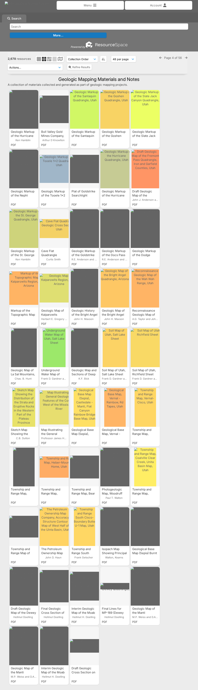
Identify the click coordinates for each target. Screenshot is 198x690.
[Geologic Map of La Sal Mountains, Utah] (23, 347)
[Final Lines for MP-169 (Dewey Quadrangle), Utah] (114, 586)
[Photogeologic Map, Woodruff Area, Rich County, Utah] (114, 467)
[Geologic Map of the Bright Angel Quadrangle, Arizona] (114, 288)
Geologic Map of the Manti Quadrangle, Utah (144, 613)
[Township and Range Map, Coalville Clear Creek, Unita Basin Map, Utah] (145, 467)
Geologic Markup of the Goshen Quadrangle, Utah (114, 136)
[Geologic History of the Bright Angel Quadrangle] (84, 288)
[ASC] (103, 59)
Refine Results (81, 67)
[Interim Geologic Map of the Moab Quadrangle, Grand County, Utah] (54, 646)
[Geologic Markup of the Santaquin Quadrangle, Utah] (84, 109)
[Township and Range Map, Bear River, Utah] (84, 467)
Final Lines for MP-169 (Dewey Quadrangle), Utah (114, 613)
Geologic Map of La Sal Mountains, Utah (23, 374)
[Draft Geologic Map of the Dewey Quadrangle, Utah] (23, 586)
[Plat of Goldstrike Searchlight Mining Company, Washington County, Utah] (84, 169)
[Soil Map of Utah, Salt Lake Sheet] (114, 347)
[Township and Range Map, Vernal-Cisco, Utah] (145, 407)
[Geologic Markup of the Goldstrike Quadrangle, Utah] (84, 228)
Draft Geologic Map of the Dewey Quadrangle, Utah (23, 613)
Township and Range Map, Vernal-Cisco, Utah (145, 434)
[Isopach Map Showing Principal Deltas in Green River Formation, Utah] (114, 526)
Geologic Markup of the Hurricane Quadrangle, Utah (23, 136)
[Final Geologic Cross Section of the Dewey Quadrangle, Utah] (54, 586)
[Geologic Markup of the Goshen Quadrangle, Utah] (114, 109)
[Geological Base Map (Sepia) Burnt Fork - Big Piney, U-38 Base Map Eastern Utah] (145, 526)
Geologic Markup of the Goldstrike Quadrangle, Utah (84, 255)
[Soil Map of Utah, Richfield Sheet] (145, 347)
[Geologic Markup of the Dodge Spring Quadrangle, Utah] (145, 228)
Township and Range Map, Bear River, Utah (83, 493)
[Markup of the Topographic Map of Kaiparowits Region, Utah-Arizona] (23, 288)
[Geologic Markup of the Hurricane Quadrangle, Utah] (23, 109)
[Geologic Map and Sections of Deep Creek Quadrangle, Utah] (84, 347)
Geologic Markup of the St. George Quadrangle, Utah (23, 255)
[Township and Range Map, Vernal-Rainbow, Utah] (23, 467)
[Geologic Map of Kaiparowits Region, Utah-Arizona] (54, 288)
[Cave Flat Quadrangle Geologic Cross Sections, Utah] (54, 228)
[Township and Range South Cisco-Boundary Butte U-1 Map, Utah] (84, 526)
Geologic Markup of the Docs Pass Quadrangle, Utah (114, 255)
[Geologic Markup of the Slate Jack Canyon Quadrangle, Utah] (145, 109)
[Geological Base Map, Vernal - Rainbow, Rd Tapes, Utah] (114, 407)
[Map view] (60, 59)
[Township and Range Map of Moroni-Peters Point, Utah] (23, 526)
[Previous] (160, 58)
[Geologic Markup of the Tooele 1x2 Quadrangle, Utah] (54, 169)
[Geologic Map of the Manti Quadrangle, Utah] (145, 586)
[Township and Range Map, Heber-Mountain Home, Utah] (54, 467)
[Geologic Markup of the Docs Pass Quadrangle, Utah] (114, 228)
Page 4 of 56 (173, 58)
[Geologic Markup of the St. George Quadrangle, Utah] (23, 228)
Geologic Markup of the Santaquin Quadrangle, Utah (84, 136)
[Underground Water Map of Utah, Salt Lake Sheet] (54, 347)
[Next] (186, 58)
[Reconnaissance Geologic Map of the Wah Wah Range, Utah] (145, 288)
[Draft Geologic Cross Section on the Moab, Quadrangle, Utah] (84, 646)
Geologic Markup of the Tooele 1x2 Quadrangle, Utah (53, 195)
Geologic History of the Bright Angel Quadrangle (84, 315)
